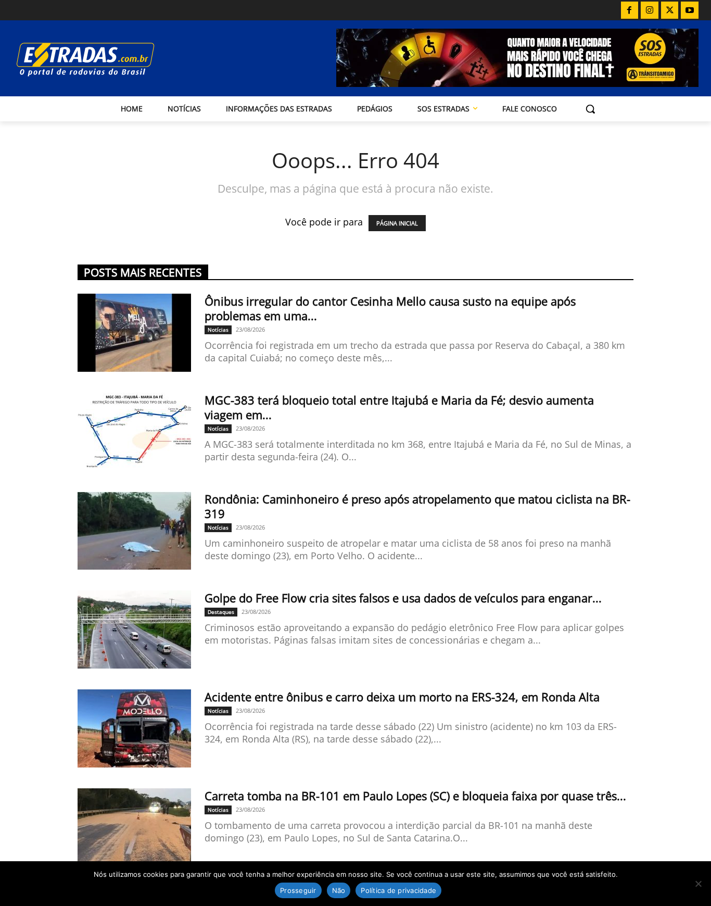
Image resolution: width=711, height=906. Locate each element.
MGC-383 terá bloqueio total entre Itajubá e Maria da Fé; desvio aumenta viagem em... (399, 407)
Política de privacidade (398, 890)
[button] (590, 108)
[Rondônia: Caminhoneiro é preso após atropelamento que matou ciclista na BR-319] (134, 531)
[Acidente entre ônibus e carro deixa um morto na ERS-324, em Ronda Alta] (134, 728)
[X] (670, 10)
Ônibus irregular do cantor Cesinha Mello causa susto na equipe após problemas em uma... (390, 308)
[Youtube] (690, 10)
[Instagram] (649, 10)
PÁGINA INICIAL (397, 223)
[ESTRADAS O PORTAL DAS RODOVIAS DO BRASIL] (115, 59)
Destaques (221, 611)
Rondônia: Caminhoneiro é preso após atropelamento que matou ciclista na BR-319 (417, 506)
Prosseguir (298, 890)
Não (339, 890)
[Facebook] (630, 10)
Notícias (218, 329)
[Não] (698, 883)
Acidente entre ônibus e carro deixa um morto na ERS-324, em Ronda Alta (402, 696)
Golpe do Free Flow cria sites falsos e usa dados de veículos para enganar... (403, 598)
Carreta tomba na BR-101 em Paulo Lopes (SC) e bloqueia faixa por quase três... (415, 795)
